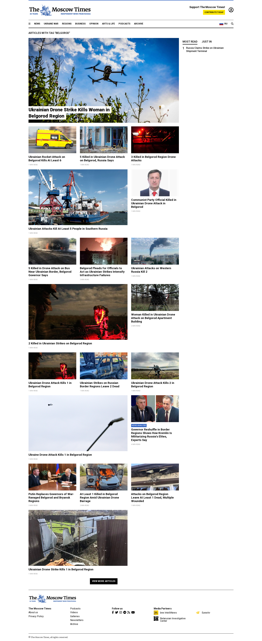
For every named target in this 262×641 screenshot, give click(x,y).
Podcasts (124, 23)
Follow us (117, 608)
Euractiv (206, 612)
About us (33, 612)
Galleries (75, 616)
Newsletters (76, 620)
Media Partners (163, 608)
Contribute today (214, 12)
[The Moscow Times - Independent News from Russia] (60, 10)
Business (80, 23)
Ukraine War (51, 23)
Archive (138, 23)
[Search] (232, 24)
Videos (74, 612)
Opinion (93, 23)
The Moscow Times (40, 608)
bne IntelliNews (168, 612)
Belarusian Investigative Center (173, 619)
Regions (67, 23)
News (37, 23)
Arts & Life (108, 23)
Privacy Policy (36, 616)
